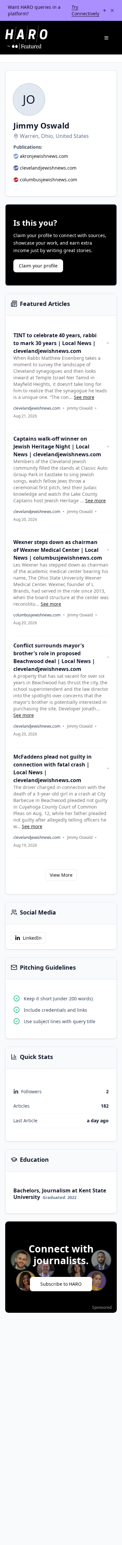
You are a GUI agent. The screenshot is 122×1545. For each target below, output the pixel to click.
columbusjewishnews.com (48, 179)
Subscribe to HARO (61, 1284)
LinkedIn (32, 938)
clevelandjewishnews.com (48, 168)
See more (84, 397)
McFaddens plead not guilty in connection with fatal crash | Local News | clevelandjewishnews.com (52, 768)
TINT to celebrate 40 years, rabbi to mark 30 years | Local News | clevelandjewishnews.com (55, 343)
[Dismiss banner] (112, 10)
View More (61, 875)
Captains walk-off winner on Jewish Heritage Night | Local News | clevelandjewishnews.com (57, 446)
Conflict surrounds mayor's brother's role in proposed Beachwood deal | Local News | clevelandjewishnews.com (54, 657)
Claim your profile (38, 266)
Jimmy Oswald (79, 408)
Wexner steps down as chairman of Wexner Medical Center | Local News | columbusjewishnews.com (57, 549)
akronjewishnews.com (44, 156)
